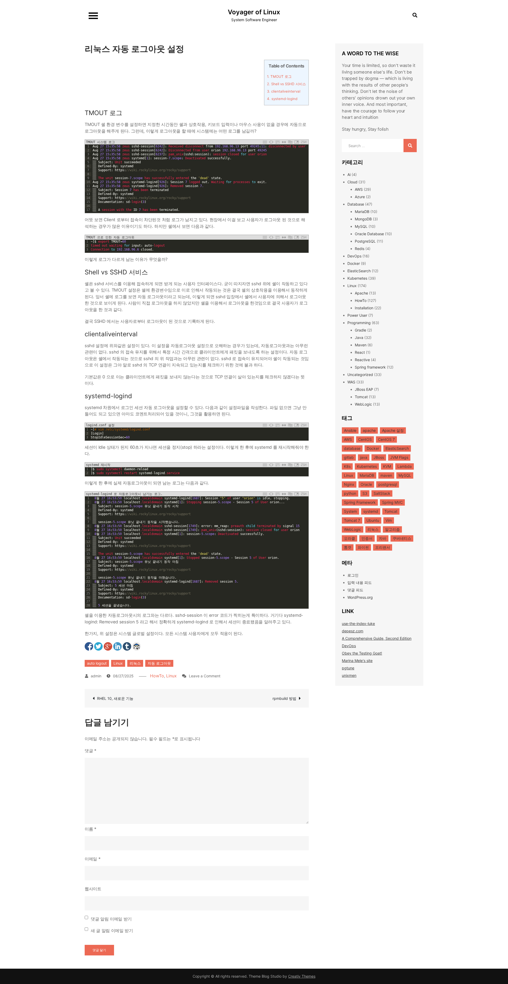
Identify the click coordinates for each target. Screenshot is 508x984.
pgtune (348, 668)
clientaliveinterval (283, 91)
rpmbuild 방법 (284, 698)
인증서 (367, 538)
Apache (361, 293)
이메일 (92, 858)
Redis (359, 248)
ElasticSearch (359, 271)
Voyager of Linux (254, 12)
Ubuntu (372, 520)
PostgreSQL (365, 241)
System (350, 511)
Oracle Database (369, 234)
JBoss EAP (364, 389)
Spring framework (370, 367)
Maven (360, 345)
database (352, 448)
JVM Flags (399, 457)
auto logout (97, 663)
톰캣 (347, 547)
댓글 (90, 750)
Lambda (404, 466)
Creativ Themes (301, 976)
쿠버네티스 (402, 538)
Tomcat (361, 396)
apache (369, 430)
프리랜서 (382, 547)
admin (96, 676)
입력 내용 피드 (359, 582)
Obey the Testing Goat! (362, 653)
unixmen (349, 675)
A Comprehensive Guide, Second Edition (376, 638)
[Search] (410, 145)
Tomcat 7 (352, 520)
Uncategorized (360, 374)
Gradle (360, 330)
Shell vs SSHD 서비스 (286, 84)
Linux (118, 663)
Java (359, 337)
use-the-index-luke (358, 623)
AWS (359, 189)
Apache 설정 (393, 430)
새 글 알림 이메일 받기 (112, 930)
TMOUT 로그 (279, 76)
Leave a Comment (204, 676)
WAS (351, 382)
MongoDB (363, 219)
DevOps (354, 256)
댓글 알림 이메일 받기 (111, 919)
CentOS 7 (386, 439)
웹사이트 (93, 888)
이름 (90, 829)
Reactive (362, 359)
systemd (370, 511)
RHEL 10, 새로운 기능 (115, 698)
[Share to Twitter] (98, 646)
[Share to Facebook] (89, 646)
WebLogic (363, 404)
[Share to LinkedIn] (117, 646)
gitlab (349, 457)
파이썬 (363, 547)
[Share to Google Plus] (108, 646)
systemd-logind (282, 99)
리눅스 (135, 663)
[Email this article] (136, 646)
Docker (353, 263)
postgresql (387, 484)
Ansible (350, 430)
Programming (359, 322)
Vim (388, 520)
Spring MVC (392, 502)
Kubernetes (357, 278)
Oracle (366, 484)
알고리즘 (392, 529)
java (363, 457)
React (360, 352)
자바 (382, 538)
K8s (347, 466)
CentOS (365, 439)
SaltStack (382, 493)
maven (386, 475)
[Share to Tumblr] (127, 646)
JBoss (379, 457)
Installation (364, 308)
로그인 (353, 575)
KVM (387, 466)
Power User (357, 315)
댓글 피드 (355, 590)
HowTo (157, 675)
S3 (364, 493)
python (350, 493)
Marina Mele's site (357, 660)
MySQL (361, 226)
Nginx (349, 484)
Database (355, 204)
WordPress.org (360, 597)
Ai (349, 174)
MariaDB (362, 211)
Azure (360, 196)
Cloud (352, 182)
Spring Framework (360, 502)
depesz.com (352, 631)
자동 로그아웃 (159, 663)
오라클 (349, 538)
